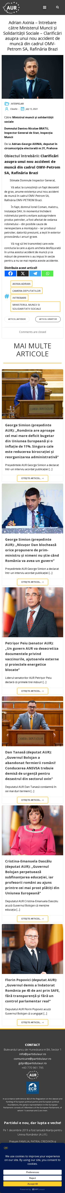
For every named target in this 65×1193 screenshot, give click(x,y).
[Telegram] (35, 273)
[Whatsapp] (47, 273)
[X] (23, 273)
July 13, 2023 (32, 108)
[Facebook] (10, 273)
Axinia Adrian (21, 283)
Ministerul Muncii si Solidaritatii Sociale (26, 306)
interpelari (17, 103)
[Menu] (45, 7)
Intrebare (19, 297)
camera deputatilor (26, 290)
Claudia (13, 108)
